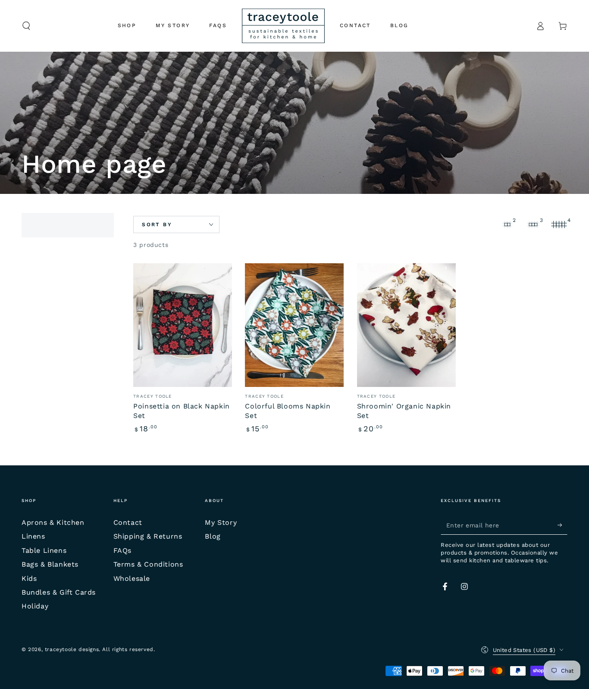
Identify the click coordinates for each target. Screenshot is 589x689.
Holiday (35, 606)
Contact (127, 522)
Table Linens (44, 550)
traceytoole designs (72, 649)
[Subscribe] (562, 524)
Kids (29, 578)
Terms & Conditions (148, 564)
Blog (212, 536)
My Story (221, 522)
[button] (26, 25)
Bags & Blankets (50, 564)
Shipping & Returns (147, 536)
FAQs (122, 550)
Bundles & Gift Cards (59, 592)
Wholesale (131, 578)
